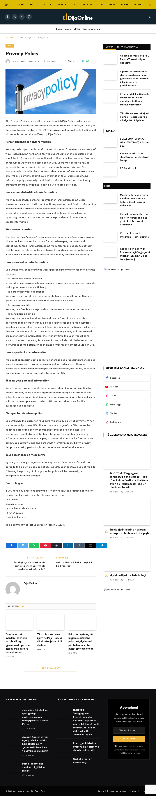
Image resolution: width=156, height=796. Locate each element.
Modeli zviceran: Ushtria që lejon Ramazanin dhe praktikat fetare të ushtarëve (134, 219)
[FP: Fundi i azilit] (110, 171)
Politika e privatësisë (116, 791)
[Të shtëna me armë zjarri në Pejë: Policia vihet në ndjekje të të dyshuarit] (51, 622)
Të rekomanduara (91, 29)
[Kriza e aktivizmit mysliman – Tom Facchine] (110, 236)
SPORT (137, 4)
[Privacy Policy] (50, 91)
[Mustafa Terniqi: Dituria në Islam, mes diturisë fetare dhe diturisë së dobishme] (110, 198)
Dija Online (20, 62)
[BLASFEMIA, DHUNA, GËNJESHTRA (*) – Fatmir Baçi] (110, 142)
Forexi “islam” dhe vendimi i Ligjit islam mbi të (33, 767)
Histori (87, 4)
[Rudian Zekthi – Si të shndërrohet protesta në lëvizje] (110, 156)
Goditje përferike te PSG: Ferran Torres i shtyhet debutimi (135, 59)
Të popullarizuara (127, 47)
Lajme (21, 4)
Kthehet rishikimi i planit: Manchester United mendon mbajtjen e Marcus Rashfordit (134, 99)
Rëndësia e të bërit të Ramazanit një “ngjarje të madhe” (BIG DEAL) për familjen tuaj (135, 254)
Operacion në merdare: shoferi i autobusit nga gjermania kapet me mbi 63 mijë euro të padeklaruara (17, 643)
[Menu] (6, 4)
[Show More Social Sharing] (93, 61)
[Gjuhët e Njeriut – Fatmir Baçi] (127, 557)
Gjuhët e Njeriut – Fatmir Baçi (128, 575)
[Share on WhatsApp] (87, 61)
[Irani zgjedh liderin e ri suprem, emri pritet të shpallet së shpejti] (127, 511)
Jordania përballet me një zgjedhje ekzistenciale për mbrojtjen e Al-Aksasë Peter (35, 717)
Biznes (62, 4)
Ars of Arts (40, 791)
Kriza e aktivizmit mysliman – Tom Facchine (134, 235)
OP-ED (33, 4)
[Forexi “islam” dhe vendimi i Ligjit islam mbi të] (12, 767)
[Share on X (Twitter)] (82, 61)
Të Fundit (109, 47)
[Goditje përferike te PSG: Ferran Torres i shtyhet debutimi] (110, 59)
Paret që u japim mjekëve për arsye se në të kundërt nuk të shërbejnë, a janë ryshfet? (29, 566)
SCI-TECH (48, 4)
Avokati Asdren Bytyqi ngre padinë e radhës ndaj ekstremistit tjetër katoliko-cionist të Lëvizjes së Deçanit (35, 743)
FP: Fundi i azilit (129, 168)
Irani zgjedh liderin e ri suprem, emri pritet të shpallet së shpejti (129, 531)
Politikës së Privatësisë (130, 753)
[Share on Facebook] (78, 61)
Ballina (101, 791)
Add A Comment (51, 668)
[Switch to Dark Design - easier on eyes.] (149, 17)
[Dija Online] (78, 17)
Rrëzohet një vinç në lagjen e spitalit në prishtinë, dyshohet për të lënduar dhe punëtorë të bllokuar (80, 641)
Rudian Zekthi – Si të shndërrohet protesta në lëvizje (134, 157)
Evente (75, 4)
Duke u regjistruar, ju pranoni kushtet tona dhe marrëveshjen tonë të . (129, 749)
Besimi (125, 4)
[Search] (150, 4)
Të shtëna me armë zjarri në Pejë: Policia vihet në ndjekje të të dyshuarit (49, 640)
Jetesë (100, 4)
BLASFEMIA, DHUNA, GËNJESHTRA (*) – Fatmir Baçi (134, 142)
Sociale (113, 4)
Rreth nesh (135, 791)
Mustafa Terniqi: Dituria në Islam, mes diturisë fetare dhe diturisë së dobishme (134, 200)
